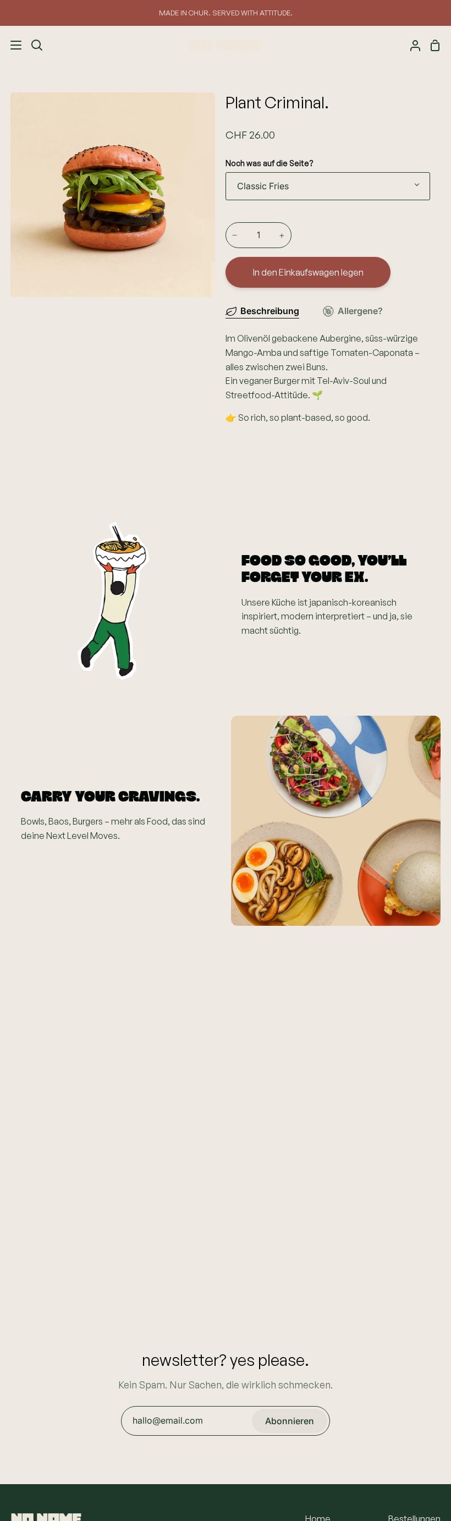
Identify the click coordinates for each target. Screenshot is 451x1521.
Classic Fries (263, 185)
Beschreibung (269, 310)
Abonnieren (289, 1420)
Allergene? (360, 310)
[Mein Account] (411, 45)
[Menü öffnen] (11, 45)
